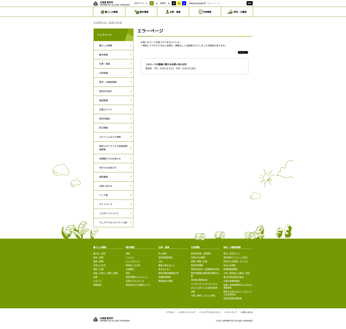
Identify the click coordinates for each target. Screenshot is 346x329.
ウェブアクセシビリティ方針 (113, 222)
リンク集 (103, 195)
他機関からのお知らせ (110, 158)
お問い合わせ (105, 186)
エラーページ (115, 22)
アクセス (170, 312)
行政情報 (103, 72)
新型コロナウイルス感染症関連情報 (113, 147)
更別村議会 (104, 118)
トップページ (100, 22)
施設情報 (103, 100)
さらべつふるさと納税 (110, 136)
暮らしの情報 (105, 45)
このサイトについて (109, 213)
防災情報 (103, 127)
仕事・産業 (104, 63)
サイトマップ (105, 204)
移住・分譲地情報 (108, 81)
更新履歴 (103, 176)
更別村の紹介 (105, 91)
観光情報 (103, 54)
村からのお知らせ (108, 167)
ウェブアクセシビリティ (210, 312)
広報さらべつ (105, 109)
